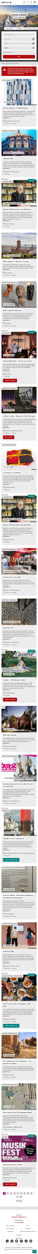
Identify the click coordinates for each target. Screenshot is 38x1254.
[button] (28, 2)
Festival (5, 1137)
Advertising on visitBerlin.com (28, 1231)
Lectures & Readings (9, 445)
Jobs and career (10, 1228)
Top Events (19, 28)
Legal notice (8, 1247)
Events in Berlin (19, 14)
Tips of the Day (9, 28)
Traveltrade (10, 1231)
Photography (6, 80)
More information (11, 859)
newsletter (20, 1222)
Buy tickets (8, 437)
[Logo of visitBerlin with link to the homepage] (6, 2)
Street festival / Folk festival (12, 976)
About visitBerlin (10, 1225)
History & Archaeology (10, 282)
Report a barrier (8, 1249)
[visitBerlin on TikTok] (26, 1241)
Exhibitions (6, 234)
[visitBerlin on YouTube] (16, 1241)
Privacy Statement (16, 1247)
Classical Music (7, 181)
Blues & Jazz (6, 333)
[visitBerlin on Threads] (11, 1241)
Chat (34, 1251)
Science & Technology (9, 131)
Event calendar (19, 18)
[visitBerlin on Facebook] (7, 1241)
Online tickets (9, 52)
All (2, 28)
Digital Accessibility (27, 1247)
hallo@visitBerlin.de (19, 1217)
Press (27, 1225)
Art (3, 652)
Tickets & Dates (10, 380)
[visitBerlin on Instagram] (21, 1241)
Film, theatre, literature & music (13, 867)
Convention (28, 1228)
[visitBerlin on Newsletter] (30, 1241)
